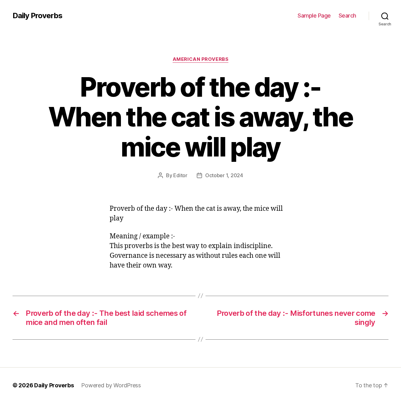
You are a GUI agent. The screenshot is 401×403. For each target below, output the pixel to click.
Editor (180, 175)
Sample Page (314, 15)
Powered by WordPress (111, 385)
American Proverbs (200, 59)
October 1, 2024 (224, 175)
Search (347, 15)
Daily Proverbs (37, 15)
